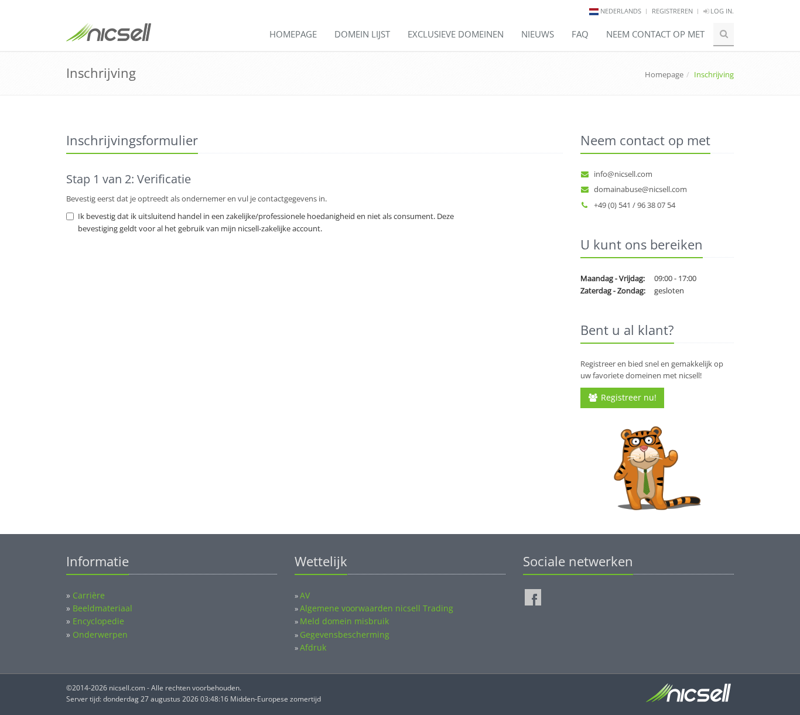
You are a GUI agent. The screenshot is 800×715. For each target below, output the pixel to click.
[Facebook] (533, 597)
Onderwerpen (100, 634)
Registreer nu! (628, 397)
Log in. (721, 10)
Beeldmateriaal (102, 608)
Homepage (293, 34)
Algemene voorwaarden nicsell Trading (376, 608)
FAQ (580, 34)
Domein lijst (362, 34)
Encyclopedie (98, 621)
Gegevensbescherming (344, 634)
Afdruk (313, 647)
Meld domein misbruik (344, 621)
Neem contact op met (655, 34)
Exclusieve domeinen (456, 34)
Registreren (672, 10)
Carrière (89, 595)
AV (305, 595)
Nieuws (537, 34)
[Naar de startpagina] (108, 37)
